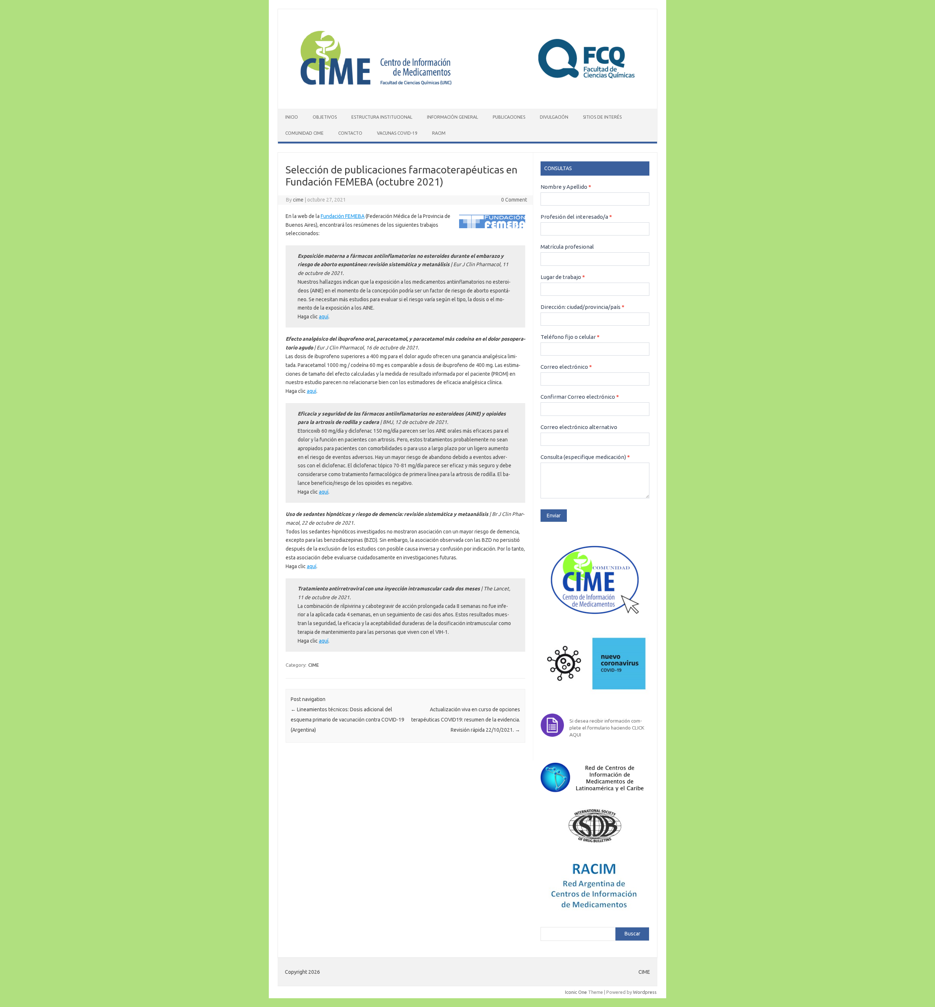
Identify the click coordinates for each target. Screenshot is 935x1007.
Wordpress (645, 992)
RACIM (439, 133)
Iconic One (576, 992)
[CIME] (467, 96)
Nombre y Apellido (566, 187)
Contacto (350, 133)
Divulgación (554, 117)
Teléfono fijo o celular (570, 337)
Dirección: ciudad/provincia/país (583, 307)
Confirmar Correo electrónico (580, 397)
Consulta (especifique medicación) (585, 457)
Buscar (632, 934)
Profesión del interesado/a (576, 217)
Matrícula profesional (567, 247)
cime (298, 200)
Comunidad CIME (304, 133)
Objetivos (325, 117)
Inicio (291, 117)
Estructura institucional (381, 117)
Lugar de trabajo (563, 277)
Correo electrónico (566, 367)
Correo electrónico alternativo (579, 427)
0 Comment (514, 200)
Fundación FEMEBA (343, 216)
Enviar (554, 515)
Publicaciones (509, 117)
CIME (313, 664)
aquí (323, 316)
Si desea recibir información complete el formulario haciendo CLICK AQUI (606, 728)
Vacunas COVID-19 (397, 133)
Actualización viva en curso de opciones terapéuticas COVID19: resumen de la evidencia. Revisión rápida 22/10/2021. (465, 720)
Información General (452, 117)
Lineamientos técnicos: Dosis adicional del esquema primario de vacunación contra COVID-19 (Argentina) (347, 720)
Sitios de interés (602, 117)
